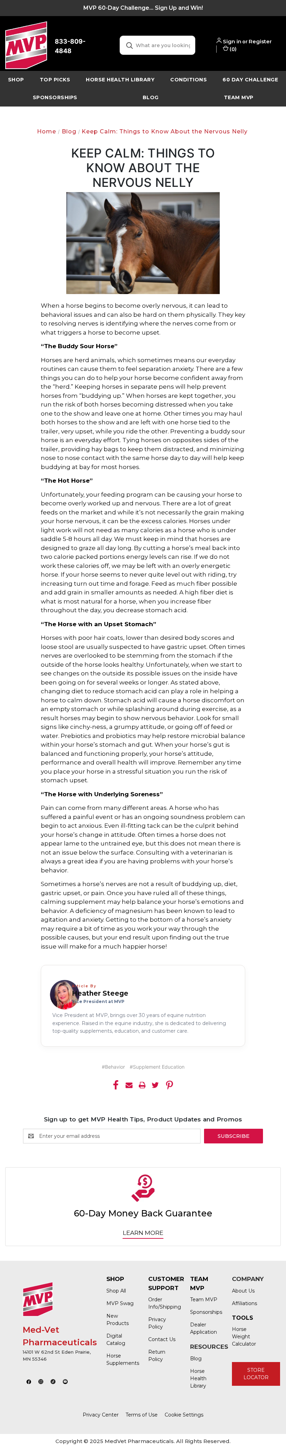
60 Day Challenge (250, 79)
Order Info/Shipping (162, 1303)
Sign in (232, 41)
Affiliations (244, 1303)
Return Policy (156, 1355)
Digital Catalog (115, 1339)
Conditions (188, 79)
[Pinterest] (169, 1085)
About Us (243, 1291)
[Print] (142, 1085)
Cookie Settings (184, 1415)
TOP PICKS (55, 79)
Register (260, 41)
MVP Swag (120, 1303)
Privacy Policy (157, 1323)
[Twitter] (155, 1085)
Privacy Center (101, 1415)
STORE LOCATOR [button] (256, 1374)
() (232, 49)
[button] (29, 1382)
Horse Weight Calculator (244, 1336)
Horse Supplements (120, 1359)
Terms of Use (142, 1415)
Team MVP (239, 97)
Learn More (143, 1232)
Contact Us (161, 1339)
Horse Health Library (198, 1378)
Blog (151, 97)
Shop (16, 79)
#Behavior (113, 1067)
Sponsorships (55, 97)
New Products (117, 1319)
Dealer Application (203, 1328)
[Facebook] (115, 1085)
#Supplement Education (157, 1067)
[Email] (129, 1085)
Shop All (116, 1291)
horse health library (120, 79)
